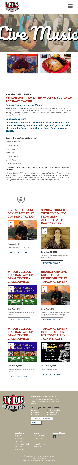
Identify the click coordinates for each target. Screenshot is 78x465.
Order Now (38, 438)
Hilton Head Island (22, 444)
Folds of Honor (39, 444)
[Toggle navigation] (70, 6)
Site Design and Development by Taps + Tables (39, 460)
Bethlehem (19, 438)
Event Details (17, 252)
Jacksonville (19, 447)
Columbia (18, 441)
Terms (44, 458)
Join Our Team (39, 436)
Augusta (18, 436)
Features (37, 441)
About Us (37, 447)
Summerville (19, 449)
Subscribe (36, 423)
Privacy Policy (36, 458)
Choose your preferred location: (45, 407)
